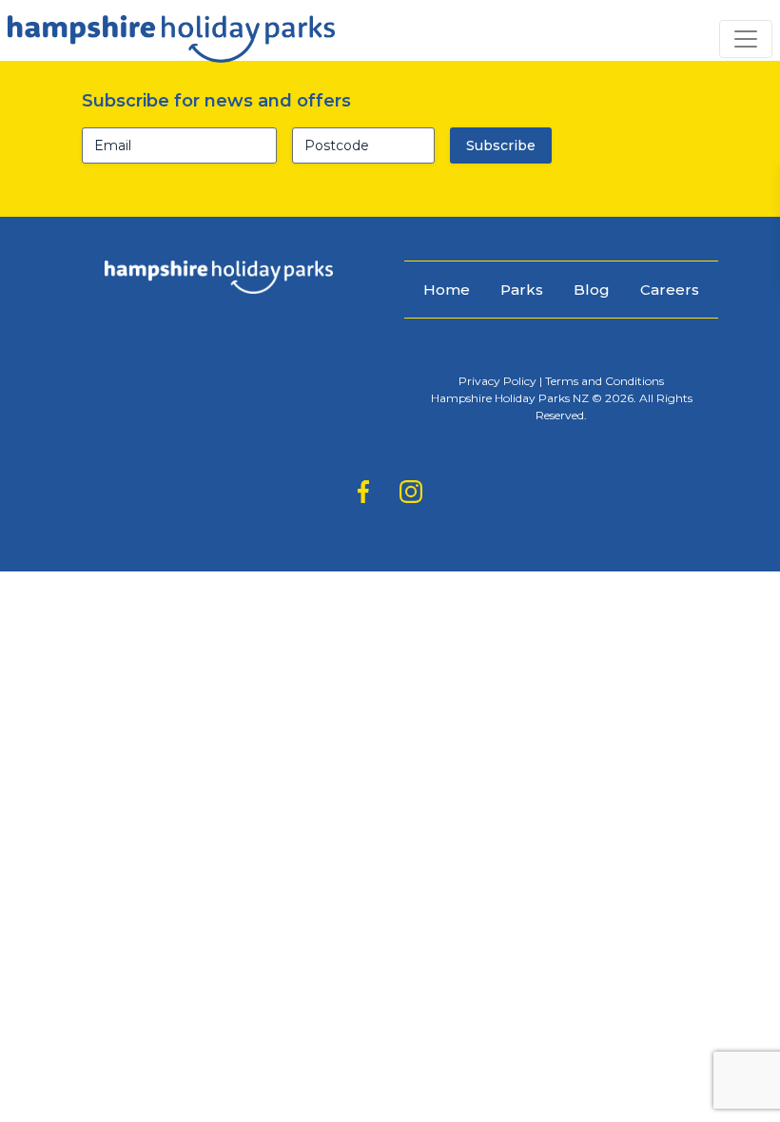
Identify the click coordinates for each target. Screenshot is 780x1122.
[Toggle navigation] (745, 39)
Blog (592, 289)
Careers (669, 289)
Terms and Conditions (604, 381)
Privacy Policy (497, 381)
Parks (521, 289)
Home (446, 289)
